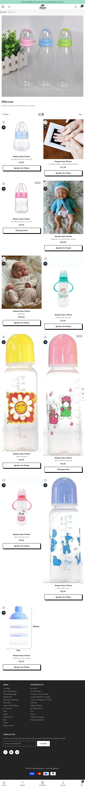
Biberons (11, 12)
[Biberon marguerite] (22, 392)
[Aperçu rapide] (4, 127)
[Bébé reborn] (22, 282)
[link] (42, 56)
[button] (39, 114)
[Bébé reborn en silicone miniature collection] (63, 207)
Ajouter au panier (21, 168)
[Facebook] (5, 752)
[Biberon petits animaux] (63, 530)
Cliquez (43, 744)
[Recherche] (9, 7)
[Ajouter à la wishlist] (4, 122)
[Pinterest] (17, 752)
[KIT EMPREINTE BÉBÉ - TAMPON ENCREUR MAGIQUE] (63, 139)
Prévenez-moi (22, 230)
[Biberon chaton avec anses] (22, 504)
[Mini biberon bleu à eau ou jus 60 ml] (22, 136)
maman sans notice (21, 156)
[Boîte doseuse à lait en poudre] (22, 629)
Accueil (3, 12)
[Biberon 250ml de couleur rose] (63, 395)
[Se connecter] (75, 7)
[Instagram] (11, 752)
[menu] (3, 6)
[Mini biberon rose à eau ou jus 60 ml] (22, 199)
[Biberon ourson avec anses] (63, 284)
